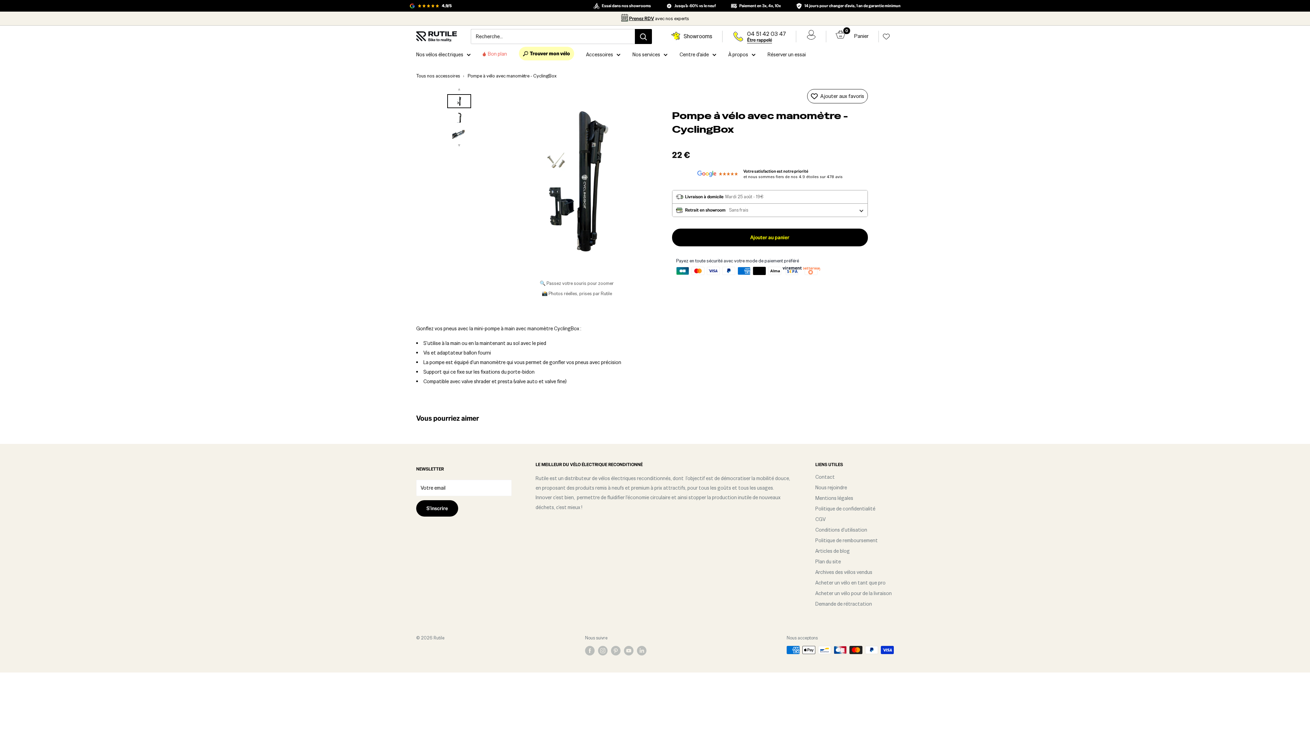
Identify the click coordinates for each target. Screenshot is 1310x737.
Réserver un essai (787, 54)
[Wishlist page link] (886, 36)
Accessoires (599, 54)
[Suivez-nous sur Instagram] (603, 650)
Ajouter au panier (769, 237)
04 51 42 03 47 (766, 34)
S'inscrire (437, 508)
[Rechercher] (643, 36)
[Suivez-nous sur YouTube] (629, 650)
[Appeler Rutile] (738, 36)
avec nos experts (659, 18)
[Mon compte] (811, 36)
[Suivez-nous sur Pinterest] (616, 650)
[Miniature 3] (459, 133)
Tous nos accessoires (438, 76)
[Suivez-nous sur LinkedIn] (641, 650)
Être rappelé (759, 40)
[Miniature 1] (459, 101)
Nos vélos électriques (439, 54)
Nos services (646, 54)
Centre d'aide (694, 54)
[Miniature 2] (459, 117)
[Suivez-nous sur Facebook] (590, 650)
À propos (738, 54)
